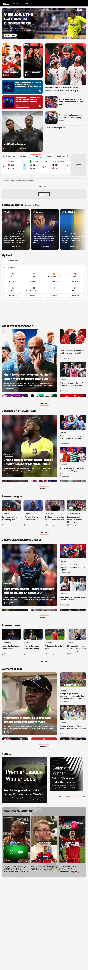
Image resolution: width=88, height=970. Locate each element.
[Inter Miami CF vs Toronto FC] (61, 166)
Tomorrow (48, 156)
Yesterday (23, 156)
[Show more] (45, 166)
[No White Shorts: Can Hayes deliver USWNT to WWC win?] (33, 60)
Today (35, 156)
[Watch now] (44, 23)
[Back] (3, 156)
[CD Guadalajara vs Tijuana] (39, 166)
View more (16, 246)
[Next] (68, 156)
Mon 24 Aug (61, 156)
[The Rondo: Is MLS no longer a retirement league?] (11, 60)
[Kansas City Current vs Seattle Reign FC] (16, 166)
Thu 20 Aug (10, 156)
